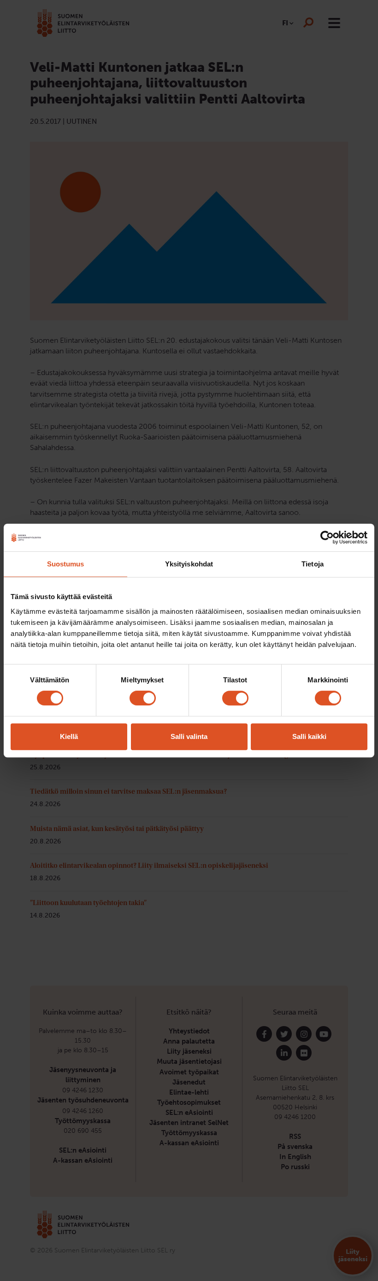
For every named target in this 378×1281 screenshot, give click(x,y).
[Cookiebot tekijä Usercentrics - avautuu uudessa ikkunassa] (327, 537)
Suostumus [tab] (65, 564)
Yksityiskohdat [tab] (189, 564)
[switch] (143, 698)
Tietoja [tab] (312, 564)
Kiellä (69, 736)
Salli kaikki (309, 736)
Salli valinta (189, 736)
